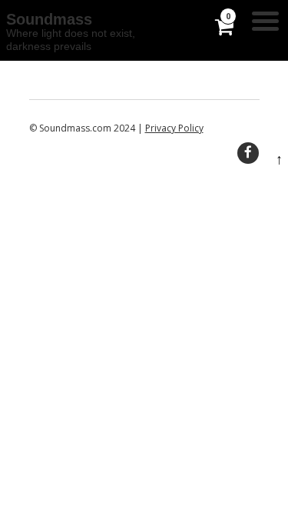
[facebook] (248, 153)
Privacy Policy (174, 128)
